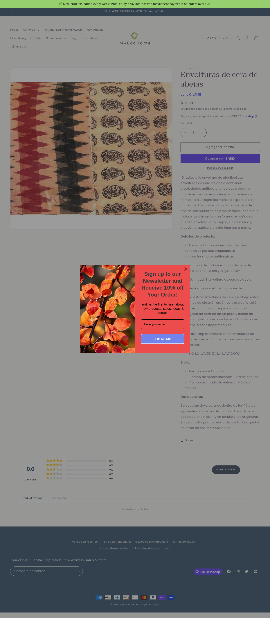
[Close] (185, 269)
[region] (135, 4)
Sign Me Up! (162, 338)
